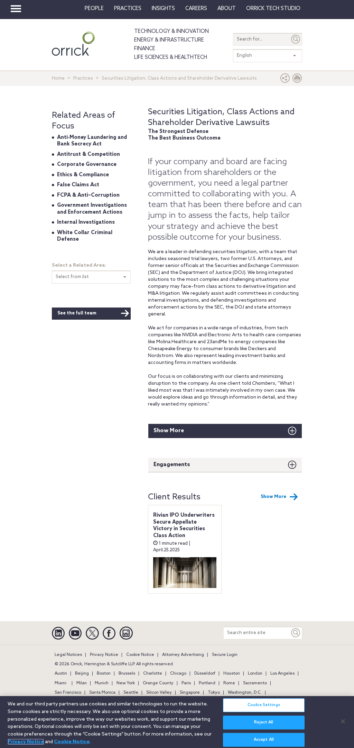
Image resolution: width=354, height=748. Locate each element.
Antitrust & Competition (88, 154)
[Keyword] (296, 632)
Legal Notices (68, 654)
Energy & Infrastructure (169, 40)
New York (126, 683)
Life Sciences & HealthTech (170, 57)
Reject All (263, 722)
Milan (81, 683)
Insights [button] (163, 9)
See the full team (76, 313)
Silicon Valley (159, 692)
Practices (127, 9)
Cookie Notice (140, 654)
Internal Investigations (86, 222)
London (255, 673)
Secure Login (224, 654)
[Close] (343, 721)
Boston (104, 673)
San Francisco (68, 692)
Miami (60, 683)
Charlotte (152, 673)
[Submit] (296, 39)
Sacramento (255, 683)
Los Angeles (282, 673)
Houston (231, 673)
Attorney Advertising (183, 654)
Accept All (264, 739)
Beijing (82, 673)
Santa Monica (102, 692)
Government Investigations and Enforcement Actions (92, 208)
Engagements (171, 464)
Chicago (178, 673)
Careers (196, 9)
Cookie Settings (264, 705)
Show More (168, 430)
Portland (207, 683)
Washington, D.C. (245, 692)
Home (58, 78)
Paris (186, 683)
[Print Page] (297, 80)
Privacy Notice (104, 654)
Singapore (190, 692)
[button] (285, 80)
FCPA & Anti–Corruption (88, 195)
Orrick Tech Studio (273, 9)
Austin (61, 673)
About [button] (226, 9)
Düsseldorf (204, 673)
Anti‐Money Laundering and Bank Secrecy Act (92, 141)
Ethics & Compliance (83, 175)
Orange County (158, 683)
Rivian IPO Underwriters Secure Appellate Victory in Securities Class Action (184, 525)
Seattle (130, 692)
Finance (144, 49)
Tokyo (214, 692)
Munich (102, 683)
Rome (229, 683)
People (94, 9)
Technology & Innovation (171, 31)
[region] (177, 722)
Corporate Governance (87, 164)
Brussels (127, 673)
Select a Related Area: (79, 265)
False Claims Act (78, 185)
